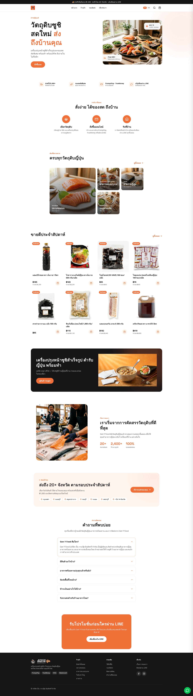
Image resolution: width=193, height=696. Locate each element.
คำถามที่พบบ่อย (111, 675)
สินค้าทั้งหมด (80, 664)
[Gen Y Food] (33, 8)
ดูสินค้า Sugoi (44, 381)
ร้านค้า (83, 8)
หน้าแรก (74, 8)
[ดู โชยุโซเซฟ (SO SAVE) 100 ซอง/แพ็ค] (124, 283)
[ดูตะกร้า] (159, 7)
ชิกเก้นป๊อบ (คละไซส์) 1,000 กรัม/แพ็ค (79, 325)
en (149, 8)
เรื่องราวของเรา (141, 664)
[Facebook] (138, 673)
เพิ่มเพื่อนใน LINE (96, 639)
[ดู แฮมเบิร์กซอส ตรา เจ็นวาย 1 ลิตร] (57, 283)
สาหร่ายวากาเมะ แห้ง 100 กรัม (45, 324)
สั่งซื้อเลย (37, 64)
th (145, 8)
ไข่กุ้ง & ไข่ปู (80, 675)
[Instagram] (144, 673)
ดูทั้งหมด (137, 163)
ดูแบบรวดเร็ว (47, 269)
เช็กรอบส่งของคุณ (141, 490)
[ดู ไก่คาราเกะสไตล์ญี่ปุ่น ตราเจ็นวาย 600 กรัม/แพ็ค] (91, 283)
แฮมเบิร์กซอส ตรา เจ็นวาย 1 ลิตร (45, 275)
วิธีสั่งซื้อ (109, 664)
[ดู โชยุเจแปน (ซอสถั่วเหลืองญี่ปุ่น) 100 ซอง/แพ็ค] (157, 283)
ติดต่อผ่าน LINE (141, 668)
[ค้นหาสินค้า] (154, 7)
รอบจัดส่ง (92, 8)
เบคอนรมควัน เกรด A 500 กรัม (111, 324)
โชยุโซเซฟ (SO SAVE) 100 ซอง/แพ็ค (112, 276)
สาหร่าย (79, 678)
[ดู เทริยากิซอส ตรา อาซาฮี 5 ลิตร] (157, 331)
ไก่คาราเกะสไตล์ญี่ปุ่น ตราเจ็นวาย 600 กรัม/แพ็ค (79, 276)
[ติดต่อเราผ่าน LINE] (187, 690)
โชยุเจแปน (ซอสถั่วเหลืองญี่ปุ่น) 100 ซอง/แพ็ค (145, 276)
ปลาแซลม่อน (80, 668)
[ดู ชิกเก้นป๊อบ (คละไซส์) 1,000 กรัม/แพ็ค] (91, 331)
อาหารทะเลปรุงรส (82, 671)
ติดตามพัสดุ (110, 671)
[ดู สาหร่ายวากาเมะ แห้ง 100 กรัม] (57, 331)
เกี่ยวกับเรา (103, 8)
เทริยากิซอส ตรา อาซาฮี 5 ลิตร (145, 324)
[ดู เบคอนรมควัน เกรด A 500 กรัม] (124, 331)
